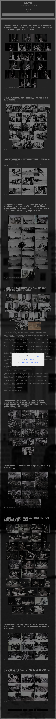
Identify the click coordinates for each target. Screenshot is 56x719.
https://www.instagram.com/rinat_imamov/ (30, 362)
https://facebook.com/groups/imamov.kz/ (30, 356)
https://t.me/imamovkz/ (30, 359)
